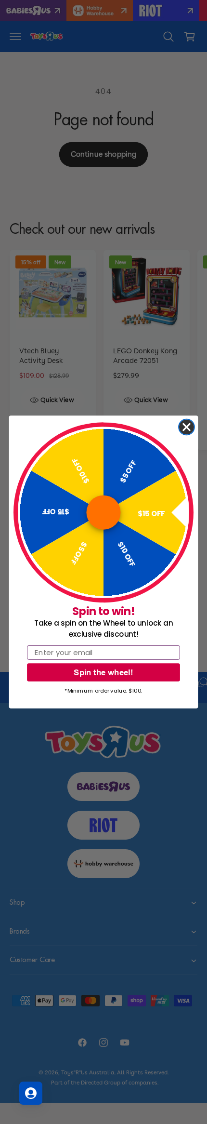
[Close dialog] (186, 427)
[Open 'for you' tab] (30, 1093)
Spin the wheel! (103, 672)
